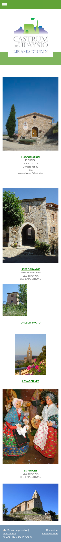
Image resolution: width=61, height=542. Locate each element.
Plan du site (9, 533)
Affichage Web (50, 533)
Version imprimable (17, 530)
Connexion (52, 530)
